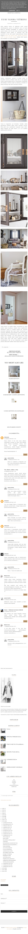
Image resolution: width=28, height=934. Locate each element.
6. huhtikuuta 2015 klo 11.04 (10, 438)
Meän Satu (7, 575)
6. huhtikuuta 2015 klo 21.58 (13, 568)
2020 (3, 813)
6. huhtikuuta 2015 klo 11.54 (10, 471)
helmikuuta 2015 (7, 865)
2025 (3, 808)
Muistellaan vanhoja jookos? (9, 840)
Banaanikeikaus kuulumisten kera (10, 843)
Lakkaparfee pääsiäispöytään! (9, 860)
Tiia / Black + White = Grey (11, 469)
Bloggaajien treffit (7, 855)
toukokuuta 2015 (7, 833)
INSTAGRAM (3, 879)
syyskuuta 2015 (6, 827)
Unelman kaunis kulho (8, 851)
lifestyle (14, 781)
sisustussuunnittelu (14, 785)
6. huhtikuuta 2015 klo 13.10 (13, 515)
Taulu (8, 729)
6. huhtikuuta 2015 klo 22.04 (10, 599)
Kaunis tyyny (5, 838)
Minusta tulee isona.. (13, 752)
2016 (3, 819)
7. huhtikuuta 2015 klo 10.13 (10, 626)
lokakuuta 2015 (6, 825)
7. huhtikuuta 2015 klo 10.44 (13, 641)
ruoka (14, 783)
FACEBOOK (3, 881)
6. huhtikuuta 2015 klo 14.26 (13, 542)
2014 (3, 868)
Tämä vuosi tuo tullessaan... (15, 744)
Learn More (12, 10)
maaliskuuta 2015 (7, 863)
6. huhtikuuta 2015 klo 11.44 (13, 459)
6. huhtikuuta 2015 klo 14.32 (10, 555)
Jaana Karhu (11, 458)
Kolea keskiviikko (6, 846)
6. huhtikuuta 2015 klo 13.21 (10, 527)
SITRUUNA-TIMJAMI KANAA (14, 736)
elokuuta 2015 (6, 829)
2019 (3, 814)
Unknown (6, 437)
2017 (3, 818)
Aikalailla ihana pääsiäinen (8, 858)
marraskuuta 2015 (7, 824)
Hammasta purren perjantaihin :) (10, 844)
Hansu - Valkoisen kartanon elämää (13, 610)
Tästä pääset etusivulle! (6, 800)
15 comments (5, 347)
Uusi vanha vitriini (7, 857)
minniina (6, 500)
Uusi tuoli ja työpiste (7, 847)
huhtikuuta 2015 (6, 835)
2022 (3, 810)
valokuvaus (14, 786)
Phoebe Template (13, 927)
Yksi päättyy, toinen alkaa (8, 852)
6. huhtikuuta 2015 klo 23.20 (10, 611)
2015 (3, 821)
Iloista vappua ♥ (6, 836)
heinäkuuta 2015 (7, 830)
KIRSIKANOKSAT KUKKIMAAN (14, 767)
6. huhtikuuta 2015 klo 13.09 (13, 489)
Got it (18, 10)
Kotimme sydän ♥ (12, 759)
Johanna (6, 553)
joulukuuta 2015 (6, 822)
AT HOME (7, 927)
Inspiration (5, 841)
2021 (3, 811)
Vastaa (25, 454)
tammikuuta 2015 (7, 866)
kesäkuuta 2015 (6, 832)
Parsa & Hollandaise (7, 849)
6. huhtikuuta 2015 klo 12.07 (10, 502)
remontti (14, 782)
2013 (3, 869)
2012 (3, 871)
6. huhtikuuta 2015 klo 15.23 (10, 577)
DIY (14, 779)
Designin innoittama (7, 854)
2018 (3, 816)
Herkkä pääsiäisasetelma (8, 861)
